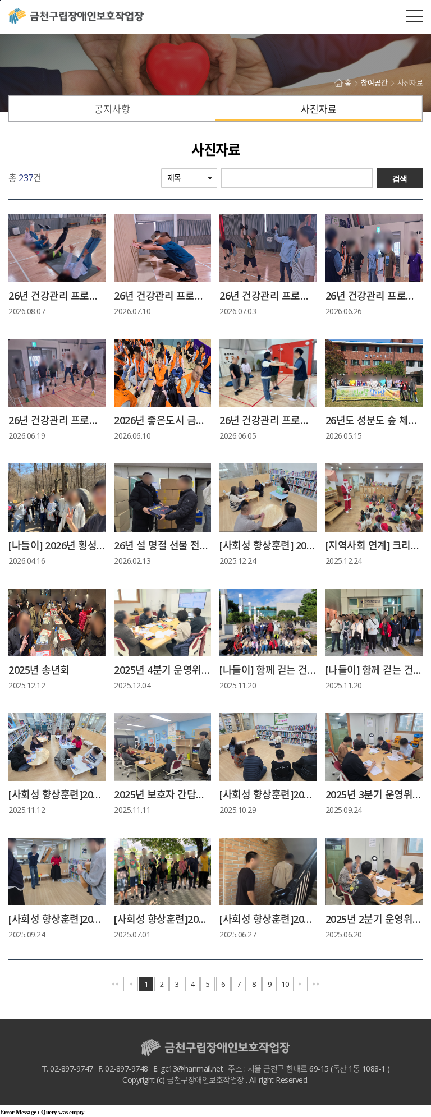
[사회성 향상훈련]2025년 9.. (57, 919)
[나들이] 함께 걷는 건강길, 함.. (268, 670)
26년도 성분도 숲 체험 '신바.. (374, 420)
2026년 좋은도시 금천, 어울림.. (162, 420)
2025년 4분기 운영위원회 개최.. (162, 670)
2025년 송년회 (39, 670)
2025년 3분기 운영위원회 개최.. (374, 794)
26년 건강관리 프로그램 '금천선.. (57, 295)
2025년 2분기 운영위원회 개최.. (374, 919)
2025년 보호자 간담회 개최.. (162, 794)
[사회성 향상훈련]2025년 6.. (268, 919)
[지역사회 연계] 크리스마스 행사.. (374, 545)
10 (284, 984)
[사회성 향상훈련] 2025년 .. (268, 545)
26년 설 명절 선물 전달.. (162, 545)
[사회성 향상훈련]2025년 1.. (57, 794)
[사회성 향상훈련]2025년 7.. (162, 919)
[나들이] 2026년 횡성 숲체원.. (57, 545)
